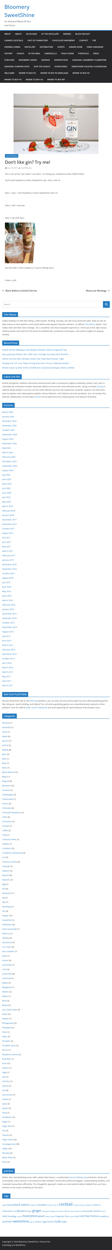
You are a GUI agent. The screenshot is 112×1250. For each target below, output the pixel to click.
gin (30, 1211)
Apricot (5, 741)
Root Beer (6, 1059)
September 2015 (9, 627)
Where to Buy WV (56, 79)
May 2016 (6, 591)
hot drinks (60, 1211)
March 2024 (7, 452)
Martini (5, 991)
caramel (50, 1205)
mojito (19, 1216)
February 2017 (8, 555)
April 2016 (6, 596)
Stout (4, 1112)
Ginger (5, 915)
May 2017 (6, 546)
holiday (53, 1211)
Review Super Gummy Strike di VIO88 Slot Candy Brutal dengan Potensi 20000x (38, 367)
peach (41, 1216)
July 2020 (6, 488)
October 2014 (8, 658)
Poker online (50, 1216)
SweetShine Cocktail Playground (89, 66)
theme (38, 1221)
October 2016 (8, 573)
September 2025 (9, 434)
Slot (4, 1090)
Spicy (4, 1103)
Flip (3, 902)
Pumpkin (6, 1041)
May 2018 (6, 501)
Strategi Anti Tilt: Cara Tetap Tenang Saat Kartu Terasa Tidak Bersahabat (35, 363)
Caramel (6, 790)
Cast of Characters (37, 40)
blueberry (33, 1205)
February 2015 (8, 649)
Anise (4, 732)
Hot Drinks (7, 942)
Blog (4, 776)
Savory (5, 1086)
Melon (5, 996)
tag (31, 1222)
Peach (5, 1014)
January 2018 (8, 515)
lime (80, 1211)
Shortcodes (60, 66)
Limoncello (50, 53)
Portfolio (83, 53)
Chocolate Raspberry (63, 40)
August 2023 (8, 470)
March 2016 (7, 600)
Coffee (5, 830)
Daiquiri (6, 870)
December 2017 (9, 519)
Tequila (5, 1135)
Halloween (7, 924)
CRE (94, 40)
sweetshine (20, 1221)
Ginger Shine (75, 47)
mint (4, 1216)
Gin (3, 911)
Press (96, 53)
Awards (67, 34)
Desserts (6, 879)
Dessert (5, 875)
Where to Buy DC (27, 73)
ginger (36, 1210)
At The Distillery (50, 34)
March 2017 (7, 551)
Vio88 (57, 1221)
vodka (64, 1221)
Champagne (7, 794)
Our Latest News (9, 1009)
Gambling (6, 906)
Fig (3, 897)
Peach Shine (67, 53)
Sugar (5, 1121)
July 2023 (6, 475)
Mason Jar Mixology (96, 290)
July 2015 (6, 636)
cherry (55, 1205)
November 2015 (9, 618)
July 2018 (6, 497)
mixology (12, 1216)
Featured (6, 893)
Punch (5, 1050)
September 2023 (9, 466)
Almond (5, 723)
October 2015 (8, 622)
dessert (20, 1211)
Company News (9, 839)
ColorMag (6, 1245)
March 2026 (7, 412)
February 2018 (8, 510)
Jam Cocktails (8, 951)
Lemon (5, 960)
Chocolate (6, 808)
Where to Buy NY (81, 73)
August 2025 (8, 439)
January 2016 (8, 609)
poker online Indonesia (36, 707)
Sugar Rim (7, 1126)
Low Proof (6, 978)
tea (34, 1222)
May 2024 (6, 448)
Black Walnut (82, 34)
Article (5, 745)
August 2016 (8, 578)
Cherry (5, 803)
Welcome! (9, 73)
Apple (5, 736)
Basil (4, 754)
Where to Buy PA (12, 79)
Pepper (5, 1018)
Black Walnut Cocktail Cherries (21, 290)
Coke (4, 835)
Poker (4, 1036)
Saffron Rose (61, 60)
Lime (4, 969)
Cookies (5, 844)
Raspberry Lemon (28, 60)
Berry (4, 767)
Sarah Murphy (26, 168)
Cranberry (6, 848)
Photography (8, 1023)
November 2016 (9, 569)
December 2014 (9, 654)
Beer (4, 758)
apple (4, 1205)
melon (103, 1211)
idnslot (38, 396)
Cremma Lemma (12, 47)
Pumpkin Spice (9, 1045)
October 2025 (8, 430)
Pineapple (6, 1027)
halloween (46, 1211)
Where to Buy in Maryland (54, 73)
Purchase (9, 60)
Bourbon (6, 785)
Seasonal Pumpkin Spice (16, 66)
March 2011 (7, 685)
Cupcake (6, 866)
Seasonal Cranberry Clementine (89, 60)
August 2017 (8, 533)
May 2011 (6, 676)
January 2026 (8, 416)
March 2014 (7, 667)
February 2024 (8, 457)
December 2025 (9, 421)
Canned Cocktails (13, 40)
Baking (5, 749)
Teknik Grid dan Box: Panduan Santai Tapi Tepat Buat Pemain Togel (33, 358)
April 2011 (6, 681)
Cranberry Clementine (12, 853)
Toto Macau (90, 324)
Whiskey (6, 1153)
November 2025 (9, 425)
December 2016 (9, 564)
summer (7, 1221)
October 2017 (8, 528)
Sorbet (5, 1099)
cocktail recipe (78, 1205)
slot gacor (101, 386)
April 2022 (6, 484)
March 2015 (7, 645)
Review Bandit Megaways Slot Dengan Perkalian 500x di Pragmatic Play (34, 350)
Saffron (45, 60)
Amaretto (6, 727)
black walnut (21, 1204)
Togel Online (8, 1139)
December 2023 (9, 461)
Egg (3, 884)
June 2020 (6, 492)
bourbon (42, 1204)
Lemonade (7, 965)
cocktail (66, 1204)
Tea (3, 1130)
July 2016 (6, 582)
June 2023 (6, 479)
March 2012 (7, 672)
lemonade (75, 1211)
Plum (4, 1032)
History (8, 53)
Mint (4, 1000)
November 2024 (9, 443)
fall (26, 1211)
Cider (4, 817)
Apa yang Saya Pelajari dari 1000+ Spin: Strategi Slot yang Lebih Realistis (35, 354)
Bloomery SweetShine (29, 1241)
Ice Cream (6, 947)
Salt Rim (6, 1081)
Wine (4, 1162)
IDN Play (34, 700)
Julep (4, 956)
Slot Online (7, 1094)
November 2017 (9, 524)
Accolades (31, 34)
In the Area (34, 53)
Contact (83, 40)
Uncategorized (11, 156)
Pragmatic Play (62, 1216)
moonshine (29, 1216)
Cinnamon (7, 821)
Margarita (6, 987)
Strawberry (7, 1117)
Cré (3, 857)
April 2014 (6, 663)
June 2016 (6, 587)
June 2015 (6, 640)
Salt (4, 1077)
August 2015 (8, 631)
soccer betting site (78, 1177)
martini (97, 1211)
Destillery (30, 47)
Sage (4, 1072)
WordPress (20, 1245)
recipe (71, 1216)
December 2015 (9, 613)
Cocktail (5, 826)
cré (14, 1211)
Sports (5, 1108)
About (7, 34)
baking (10, 1204)
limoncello (88, 1211)
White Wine (7, 1157)
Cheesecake (7, 799)
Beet (4, 763)
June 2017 (6, 542)
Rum (4, 1063)
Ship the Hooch (42, 66)
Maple (5, 982)
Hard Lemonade (95, 47)
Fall (3, 888)
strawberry (104, 1216)
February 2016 (8, 604)
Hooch (20, 53)
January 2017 (8, 560)
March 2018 (7, 506)
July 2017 (6, 537)
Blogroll (5, 781)
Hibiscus (6, 933)
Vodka (5, 1148)
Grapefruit (7, 920)
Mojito (5, 1005)
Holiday (5, 938)
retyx (76, 1216)
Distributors (46, 47)
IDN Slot (67, 1211)
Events (61, 47)
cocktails (88, 1205)
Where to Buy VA (34, 79)
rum (82, 1216)
